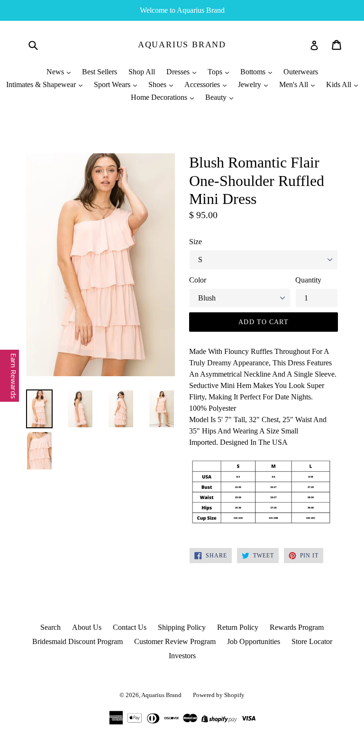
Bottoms (253, 72)
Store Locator (311, 641)
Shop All (141, 72)
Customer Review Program (175, 641)
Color (197, 280)
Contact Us (129, 627)
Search (50, 627)
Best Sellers (99, 72)
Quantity (308, 280)
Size (195, 242)
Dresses (178, 72)
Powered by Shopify (219, 694)
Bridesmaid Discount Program (77, 641)
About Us (86, 627)
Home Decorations (160, 97)
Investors (182, 656)
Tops (216, 72)
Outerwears (300, 72)
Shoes (158, 84)
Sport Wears (113, 84)
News (56, 72)
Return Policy (237, 627)
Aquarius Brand (182, 44)
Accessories (203, 84)
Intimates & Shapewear (42, 84)
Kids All (339, 84)
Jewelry (250, 84)
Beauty (216, 97)
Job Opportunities (253, 641)
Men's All (294, 84)
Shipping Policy (182, 627)
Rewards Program (297, 627)
